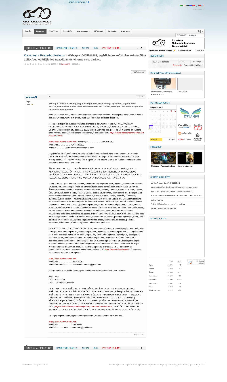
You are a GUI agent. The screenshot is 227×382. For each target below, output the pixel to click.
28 (175, 127)
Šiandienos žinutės (67, 48)
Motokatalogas (83, 31)
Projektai (181, 166)
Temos (151, 269)
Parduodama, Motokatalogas (165, 73)
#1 (50, 97)
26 (167, 127)
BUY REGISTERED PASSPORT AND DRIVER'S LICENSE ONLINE (176, 196)
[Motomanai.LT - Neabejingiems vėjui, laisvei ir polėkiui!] (39, 16)
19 (167, 123)
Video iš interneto (158, 166)
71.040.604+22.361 (200, 262)
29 (152, 131)
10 (159, 119)
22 (152, 127)
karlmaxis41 (31, 97)
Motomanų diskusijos (38, 48)
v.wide (202, 365)
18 (163, 123)
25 (163, 127)
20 (171, 123)
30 (155, 131)
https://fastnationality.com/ (117, 250)
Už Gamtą (98, 31)
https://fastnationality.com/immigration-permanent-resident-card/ (84, 306)
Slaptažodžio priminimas (193, 65)
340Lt (155, 92)
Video (151, 287)
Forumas (40, 31)
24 (159, 127)
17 (159, 123)
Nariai (85, 48)
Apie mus (125, 31)
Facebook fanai (158, 219)
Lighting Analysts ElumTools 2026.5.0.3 (165, 183)
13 (171, 119)
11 (163, 119)
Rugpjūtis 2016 (156, 107)
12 (167, 119)
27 (171, 127)
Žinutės (151, 272)
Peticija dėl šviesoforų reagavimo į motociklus (168, 204)
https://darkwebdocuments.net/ (63, 142)
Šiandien (153, 139)
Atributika (112, 31)
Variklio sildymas (157, 200)
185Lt (187, 92)
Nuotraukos (153, 283)
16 (155, 123)
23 (155, 127)
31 (159, 131)
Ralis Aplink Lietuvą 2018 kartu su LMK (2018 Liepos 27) (172, 191)
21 (175, 123)
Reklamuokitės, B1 (198, 9)
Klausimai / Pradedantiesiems (44, 55)
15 (152, 123)
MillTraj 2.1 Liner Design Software (163, 208)
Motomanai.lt (28, 365)
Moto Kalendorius (160, 103)
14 (175, 119)
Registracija (157, 56)
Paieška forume (111, 48)
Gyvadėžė (67, 31)
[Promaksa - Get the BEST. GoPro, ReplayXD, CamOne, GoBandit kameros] (190, 123)
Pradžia (28, 31)
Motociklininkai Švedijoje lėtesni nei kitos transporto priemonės (174, 187)
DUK (96, 48)
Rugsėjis (172, 139)
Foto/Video (53, 31)
